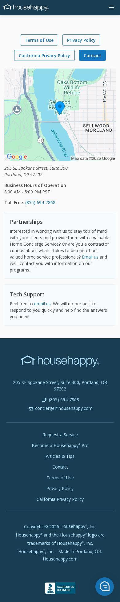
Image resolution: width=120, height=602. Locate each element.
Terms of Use (39, 40)
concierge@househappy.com (63, 408)
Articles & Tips (60, 456)
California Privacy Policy (44, 55)
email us (42, 304)
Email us (90, 257)
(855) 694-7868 (40, 202)
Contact (92, 55)
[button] (111, 7)
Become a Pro (60, 445)
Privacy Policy (81, 40)
